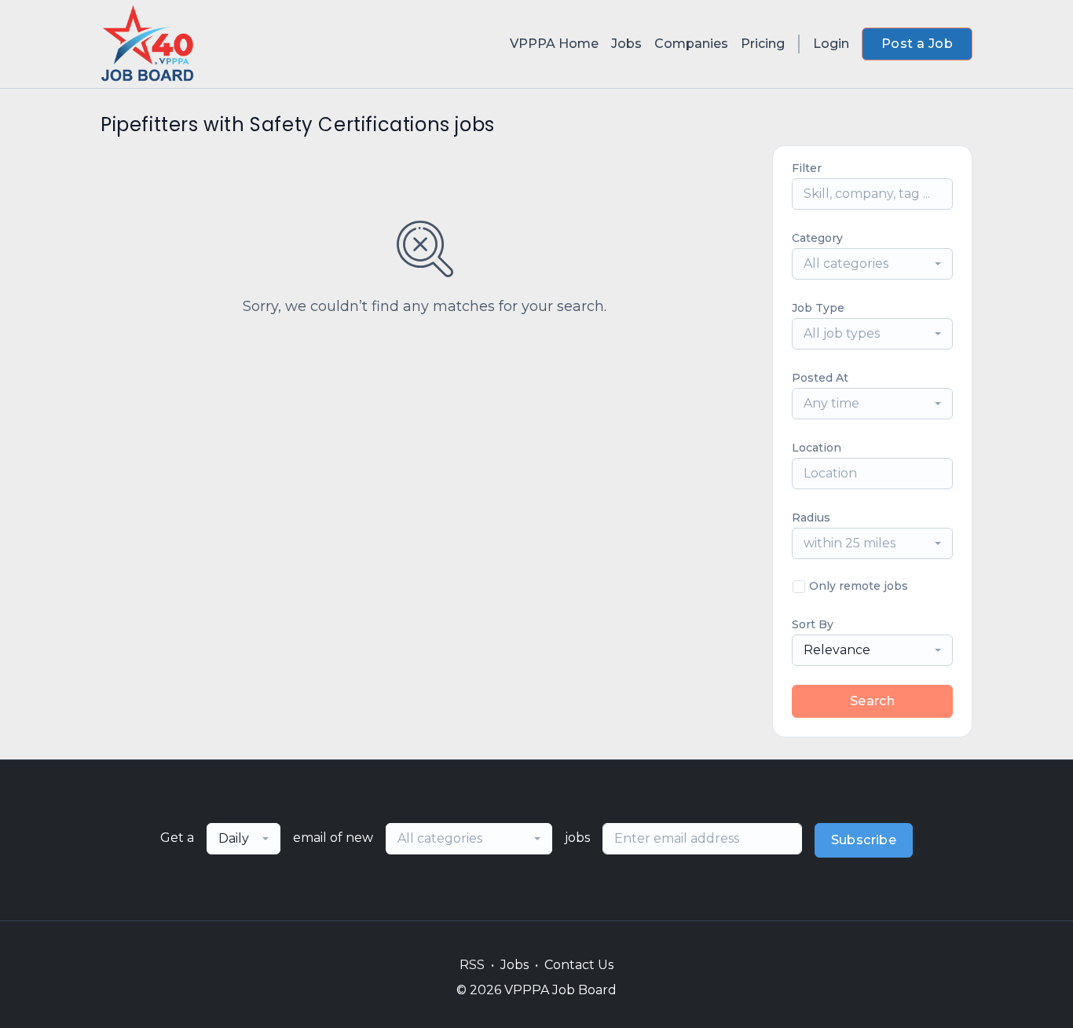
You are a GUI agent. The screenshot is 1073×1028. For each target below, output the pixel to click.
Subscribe (864, 839)
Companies (691, 43)
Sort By (812, 624)
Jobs (626, 43)
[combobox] (872, 264)
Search (872, 700)
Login (831, 43)
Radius (811, 517)
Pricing (763, 43)
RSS (472, 964)
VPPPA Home (554, 43)
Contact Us (578, 964)
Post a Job (917, 43)
